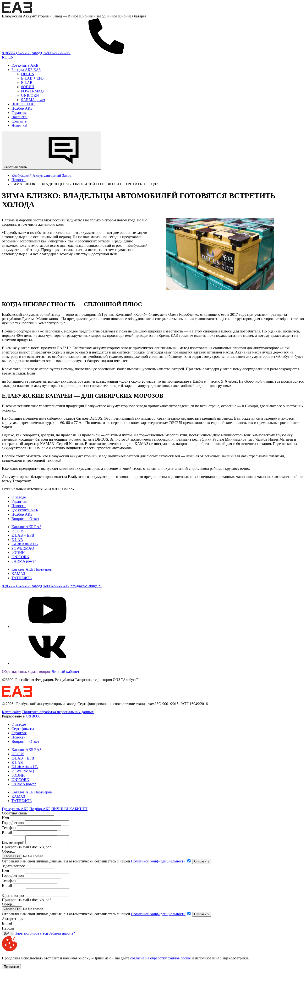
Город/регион (13, 823)
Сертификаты (22, 729)
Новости (18, 506)
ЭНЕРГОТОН (23, 104)
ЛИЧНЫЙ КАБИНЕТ (69, 809)
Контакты (19, 121)
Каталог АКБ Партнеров (31, 569)
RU (4, 57)
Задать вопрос (39, 671)
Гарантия (19, 113)
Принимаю (11, 966)
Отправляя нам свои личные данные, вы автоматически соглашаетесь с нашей (94, 861)
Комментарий (13, 843)
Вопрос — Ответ (25, 519)
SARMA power (33, 100)
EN (11, 57)
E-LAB (27, 82)
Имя (5, 818)
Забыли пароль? (62, 933)
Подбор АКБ (22, 108)
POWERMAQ (32, 91)
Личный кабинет (65, 671)
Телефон (9, 828)
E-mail (7, 833)
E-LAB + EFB (32, 78)
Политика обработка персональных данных (58, 712)
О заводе (18, 497)
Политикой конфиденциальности (158, 861)
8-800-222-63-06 (56, 586)
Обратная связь (16, 167)
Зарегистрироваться (31, 933)
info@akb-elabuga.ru (86, 586)
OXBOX (33, 716)
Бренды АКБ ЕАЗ (26, 70)
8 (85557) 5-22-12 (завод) (22, 586)
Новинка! (19, 125)
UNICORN (30, 95)
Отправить (201, 861)
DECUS (27, 74)
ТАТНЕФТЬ (21, 578)
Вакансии (19, 117)
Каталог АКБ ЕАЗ (26, 527)
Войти (8, 933)
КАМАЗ (18, 574)
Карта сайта (11, 712)
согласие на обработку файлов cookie (160, 958)
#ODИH (27, 87)
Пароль (8, 928)
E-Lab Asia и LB (24, 544)
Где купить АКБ (24, 65)
